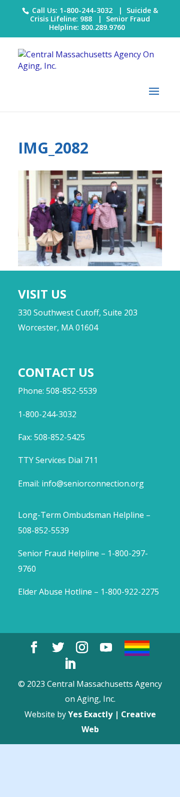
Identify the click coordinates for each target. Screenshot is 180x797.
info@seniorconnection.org (93, 483)
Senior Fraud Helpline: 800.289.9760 (99, 23)
